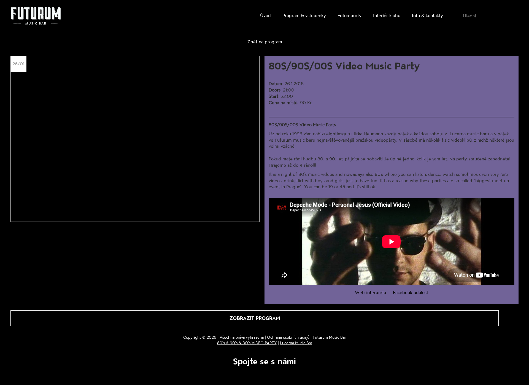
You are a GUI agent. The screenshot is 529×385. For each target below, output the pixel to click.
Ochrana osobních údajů (288, 337)
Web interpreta (370, 292)
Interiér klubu (386, 15)
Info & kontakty (427, 15)
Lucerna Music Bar (296, 342)
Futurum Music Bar (329, 337)
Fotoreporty (349, 15)
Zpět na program (264, 41)
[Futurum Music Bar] (36, 16)
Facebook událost (410, 292)
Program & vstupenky (304, 15)
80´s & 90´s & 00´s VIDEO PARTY (247, 342)
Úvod (265, 15)
